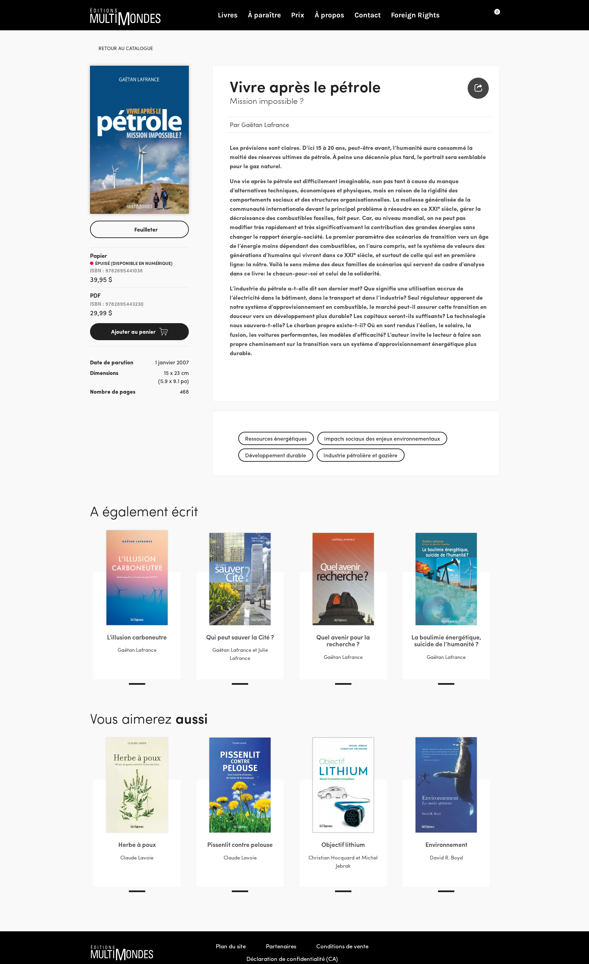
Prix (297, 15)
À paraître (264, 15)
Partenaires (281, 946)
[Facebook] (464, 952)
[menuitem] (478, 88)
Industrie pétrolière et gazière (360, 455)
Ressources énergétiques (276, 438)
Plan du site (231, 946)
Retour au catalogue (126, 48)
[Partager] (478, 88)
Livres (228, 15)
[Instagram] (478, 952)
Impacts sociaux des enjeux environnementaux (382, 438)
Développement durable (275, 455)
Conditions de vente (342, 946)
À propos (329, 15)
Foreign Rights (415, 15)
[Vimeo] (493, 952)
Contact (367, 15)
